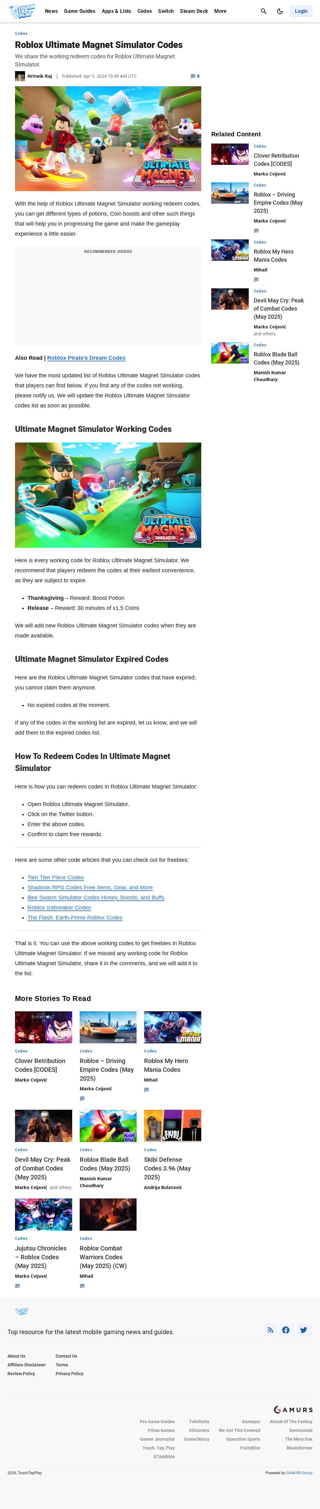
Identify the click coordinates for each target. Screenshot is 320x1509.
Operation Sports (243, 1439)
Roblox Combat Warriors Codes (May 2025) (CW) (103, 1257)
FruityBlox (250, 1447)
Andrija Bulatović (163, 1187)
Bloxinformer (299, 1447)
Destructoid (300, 1430)
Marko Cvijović (31, 1080)
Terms (62, 1364)
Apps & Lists (116, 11)
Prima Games (161, 1430)
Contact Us (66, 1356)
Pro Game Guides (157, 1421)
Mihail (151, 1080)
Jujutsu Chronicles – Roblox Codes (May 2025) (41, 1257)
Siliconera (199, 1430)
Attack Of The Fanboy (291, 1421)
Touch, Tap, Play (158, 1447)
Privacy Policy (69, 1373)
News (51, 11)
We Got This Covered (239, 1430)
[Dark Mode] (280, 11)
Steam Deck (194, 11)
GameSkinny (196, 1439)
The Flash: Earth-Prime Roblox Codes (75, 917)
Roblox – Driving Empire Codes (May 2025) (107, 1069)
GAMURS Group (299, 1473)
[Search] (264, 11)
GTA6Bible (164, 1456)
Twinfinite (199, 1421)
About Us (16, 1356)
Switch (166, 11)
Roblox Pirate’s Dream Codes (86, 358)
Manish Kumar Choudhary (96, 1182)
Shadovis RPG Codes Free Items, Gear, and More (90, 887)
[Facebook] (287, 1329)
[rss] (270, 1329)
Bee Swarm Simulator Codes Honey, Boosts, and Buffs (96, 897)
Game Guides (80, 11)
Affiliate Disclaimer (27, 1364)
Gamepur (251, 1421)
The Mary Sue (298, 1439)
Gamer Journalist (157, 1439)
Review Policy (21, 1373)
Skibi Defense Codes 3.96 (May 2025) (167, 1168)
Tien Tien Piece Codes (56, 877)
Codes (145, 11)
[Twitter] (305, 1329)
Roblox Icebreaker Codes (59, 907)
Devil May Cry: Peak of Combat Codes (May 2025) (42, 1168)
